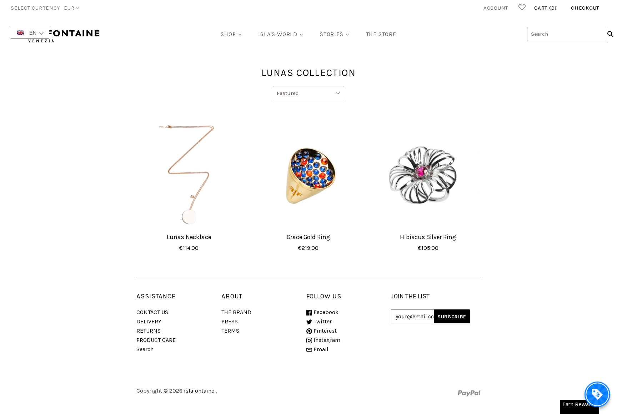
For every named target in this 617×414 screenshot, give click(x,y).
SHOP (228, 34)
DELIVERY (148, 321)
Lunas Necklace (189, 237)
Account (495, 8)
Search (145, 349)
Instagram (326, 340)
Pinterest (324, 330)
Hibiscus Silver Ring (428, 237)
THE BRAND (236, 312)
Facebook (325, 312)
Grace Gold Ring (308, 237)
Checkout (585, 8)
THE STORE (381, 34)
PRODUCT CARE (156, 340)
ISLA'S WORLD (277, 34)
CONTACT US (152, 312)
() (545, 8)
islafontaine (199, 390)
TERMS (230, 330)
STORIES (331, 34)
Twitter (322, 321)
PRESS (229, 321)
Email (320, 349)
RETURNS (148, 330)
